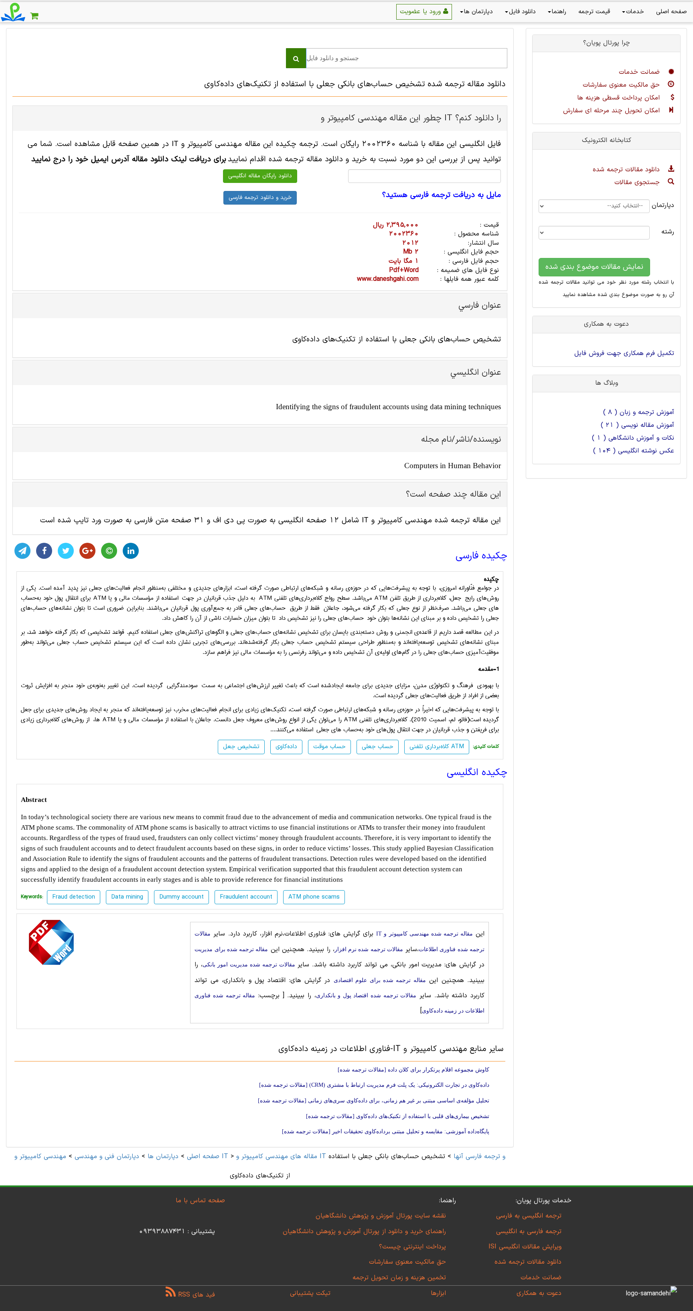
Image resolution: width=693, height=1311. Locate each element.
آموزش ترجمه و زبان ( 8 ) (638, 412)
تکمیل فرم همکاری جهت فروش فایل (624, 353)
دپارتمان (668, 205)
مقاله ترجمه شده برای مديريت (231, 949)
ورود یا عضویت (421, 11)
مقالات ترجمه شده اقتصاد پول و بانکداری (366, 995)
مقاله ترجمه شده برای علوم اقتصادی (380, 980)
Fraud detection (73, 897)
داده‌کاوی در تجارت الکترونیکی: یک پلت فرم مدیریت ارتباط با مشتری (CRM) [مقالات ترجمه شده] (374, 1085)
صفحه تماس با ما (200, 1200)
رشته (668, 232)
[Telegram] (22, 551)
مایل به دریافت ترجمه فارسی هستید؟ (441, 195)
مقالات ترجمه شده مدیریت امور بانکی (249, 965)
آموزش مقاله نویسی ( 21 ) (637, 425)
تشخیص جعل (241, 746)
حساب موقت (329, 746)
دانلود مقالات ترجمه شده (627, 170)
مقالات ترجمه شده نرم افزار (368, 949)
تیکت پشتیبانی (310, 1293)
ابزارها (438, 1293)
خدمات (635, 11)
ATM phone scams (314, 897)
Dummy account (181, 897)
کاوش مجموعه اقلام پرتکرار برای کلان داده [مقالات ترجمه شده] (413, 1070)
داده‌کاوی (286, 746)
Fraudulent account (246, 897)
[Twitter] (66, 551)
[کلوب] (109, 551)
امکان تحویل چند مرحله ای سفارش (612, 111)
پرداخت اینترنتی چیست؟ (412, 1247)
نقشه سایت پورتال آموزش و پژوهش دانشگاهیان (381, 1216)
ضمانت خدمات (640, 72)
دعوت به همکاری (539, 1293)
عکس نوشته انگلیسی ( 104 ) (633, 451)
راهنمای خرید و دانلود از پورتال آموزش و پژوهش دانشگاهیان (364, 1231)
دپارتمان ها (478, 11)
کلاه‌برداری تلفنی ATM (436, 746)
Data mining (127, 897)
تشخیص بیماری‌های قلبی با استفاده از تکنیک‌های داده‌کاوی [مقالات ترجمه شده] (397, 1116)
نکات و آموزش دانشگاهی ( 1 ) (633, 438)
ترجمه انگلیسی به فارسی (528, 1216)
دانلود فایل (522, 11)
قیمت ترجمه (594, 11)
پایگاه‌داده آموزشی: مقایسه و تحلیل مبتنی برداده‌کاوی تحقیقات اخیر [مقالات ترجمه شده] (385, 1131)
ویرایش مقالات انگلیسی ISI (524, 1247)
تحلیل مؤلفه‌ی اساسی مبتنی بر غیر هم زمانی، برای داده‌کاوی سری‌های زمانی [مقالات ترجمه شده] (373, 1101)
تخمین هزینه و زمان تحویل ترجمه (399, 1278)
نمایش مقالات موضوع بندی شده (594, 267)
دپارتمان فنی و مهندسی (107, 1156)
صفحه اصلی (671, 11)
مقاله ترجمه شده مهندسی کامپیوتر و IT (424, 934)
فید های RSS (195, 1295)
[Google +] (87, 551)
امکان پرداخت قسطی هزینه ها (619, 98)
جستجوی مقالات (638, 182)
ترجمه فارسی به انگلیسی (528, 1231)
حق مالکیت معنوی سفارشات (622, 85)
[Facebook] (44, 551)
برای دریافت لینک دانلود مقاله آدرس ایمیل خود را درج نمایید (128, 159)
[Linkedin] (131, 551)
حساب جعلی (377, 746)
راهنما (559, 11)
